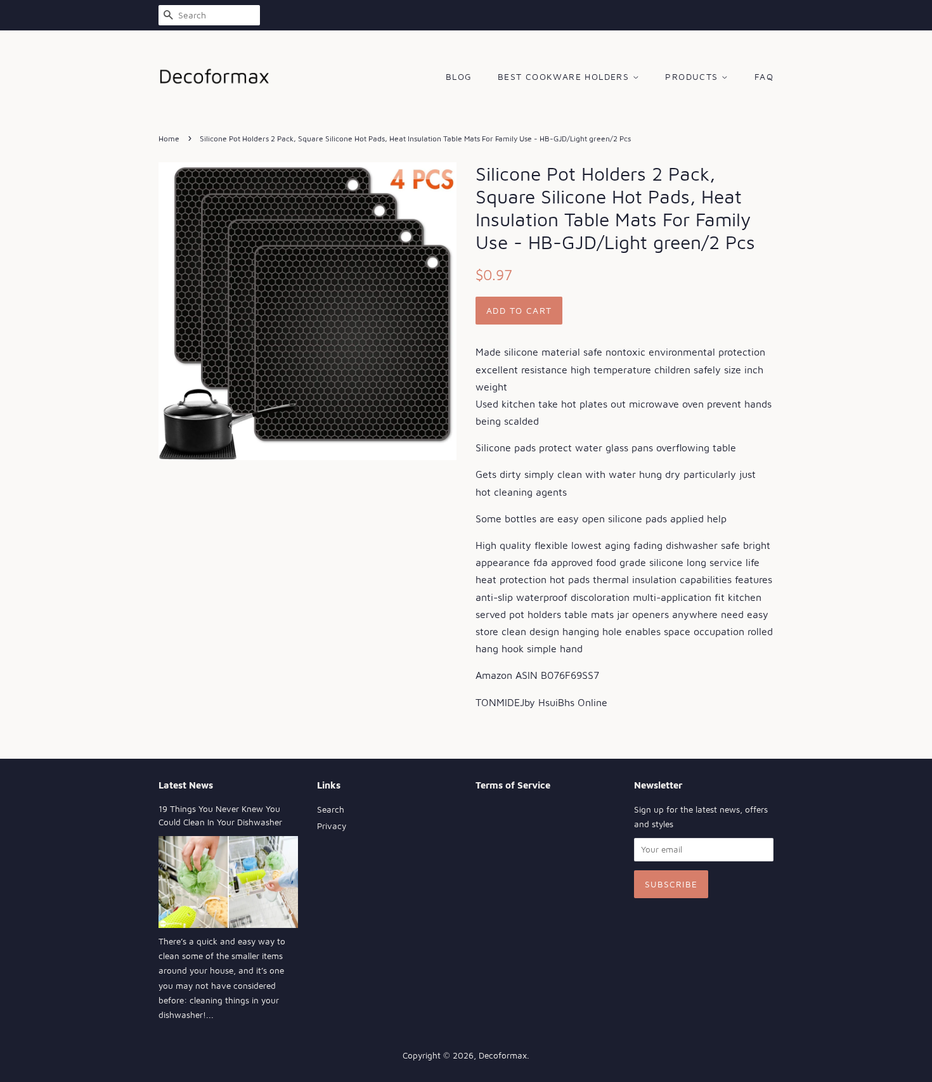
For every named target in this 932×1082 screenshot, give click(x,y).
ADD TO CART (519, 310)
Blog (459, 76)
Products (693, 76)
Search (330, 809)
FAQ (763, 76)
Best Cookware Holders (565, 76)
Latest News (186, 785)
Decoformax (503, 1055)
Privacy (331, 826)
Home (169, 138)
